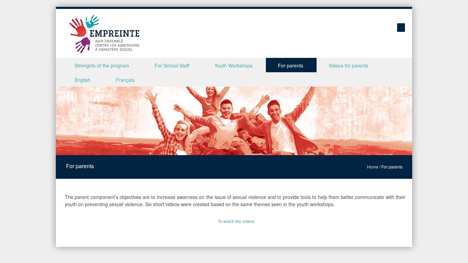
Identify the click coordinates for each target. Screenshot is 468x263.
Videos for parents (348, 65)
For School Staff (172, 65)
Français (125, 79)
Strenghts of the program (102, 65)
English (82, 79)
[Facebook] (401, 27)
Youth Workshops (233, 65)
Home (372, 167)
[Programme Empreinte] (104, 34)
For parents (290, 65)
